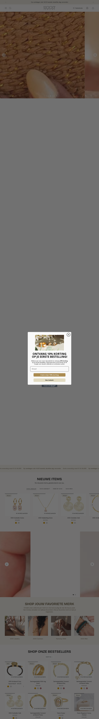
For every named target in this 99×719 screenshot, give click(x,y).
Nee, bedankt (49, 380)
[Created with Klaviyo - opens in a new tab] (49, 386)
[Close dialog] (68, 334)
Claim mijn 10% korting (49, 375)
